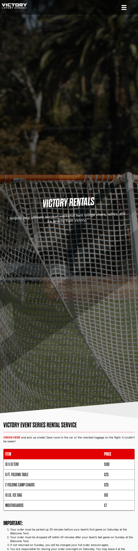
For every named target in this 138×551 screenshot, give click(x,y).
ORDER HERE (11, 437)
